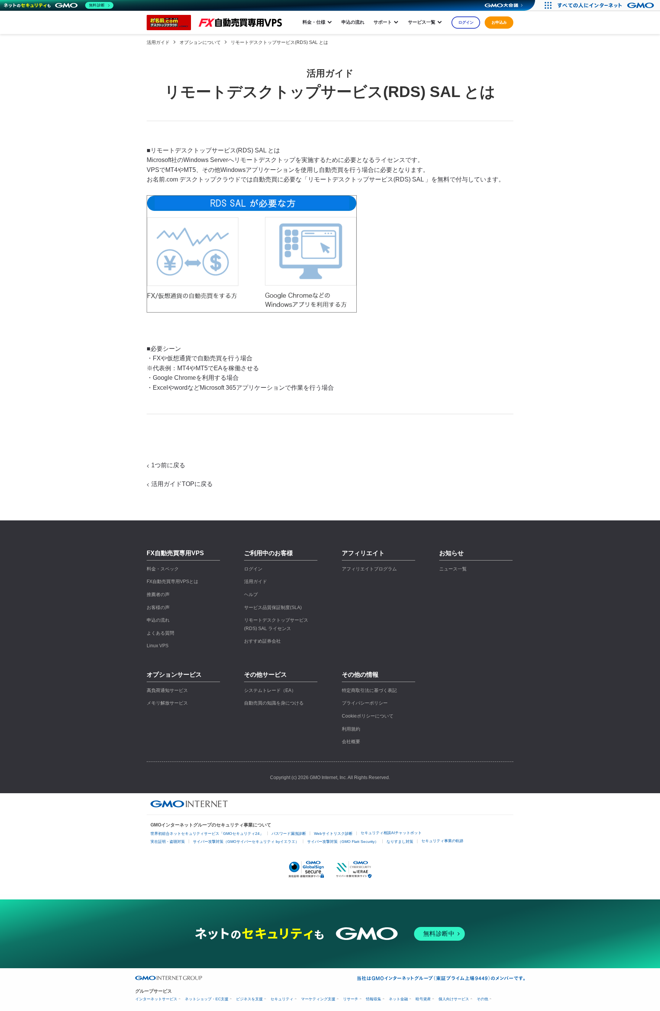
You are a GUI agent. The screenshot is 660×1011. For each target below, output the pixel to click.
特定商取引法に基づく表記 (369, 690)
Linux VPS (157, 645)
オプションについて (200, 42)
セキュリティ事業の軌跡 (442, 841)
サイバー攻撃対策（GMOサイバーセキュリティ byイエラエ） (246, 841)
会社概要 (351, 741)
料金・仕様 (313, 22)
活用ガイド (158, 42)
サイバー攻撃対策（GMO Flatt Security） (343, 841)
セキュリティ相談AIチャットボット (391, 833)
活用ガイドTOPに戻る (182, 484)
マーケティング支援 (318, 999)
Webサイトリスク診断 (333, 833)
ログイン (466, 22)
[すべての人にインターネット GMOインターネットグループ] (606, 5)
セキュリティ (281, 999)
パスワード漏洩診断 (289, 833)
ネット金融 (398, 999)
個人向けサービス (453, 999)
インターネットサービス (156, 999)
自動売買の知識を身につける (274, 703)
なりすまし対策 (400, 841)
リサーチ (350, 999)
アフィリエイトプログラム (369, 569)
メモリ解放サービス (167, 703)
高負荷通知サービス (167, 690)
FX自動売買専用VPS (175, 553)
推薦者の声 (158, 594)
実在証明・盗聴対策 (167, 841)
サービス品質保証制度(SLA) (273, 607)
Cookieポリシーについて (367, 716)
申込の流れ (352, 22)
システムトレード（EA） (270, 690)
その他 (482, 999)
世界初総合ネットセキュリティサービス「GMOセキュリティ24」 (207, 833)
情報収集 (373, 999)
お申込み (499, 22)
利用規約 (351, 729)
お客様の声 (158, 607)
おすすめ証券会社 (262, 641)
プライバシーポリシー (365, 703)
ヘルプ (251, 594)
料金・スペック (163, 569)
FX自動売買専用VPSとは (172, 581)
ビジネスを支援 (249, 999)
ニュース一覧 (453, 569)
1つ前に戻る (168, 465)
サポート (383, 22)
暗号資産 (423, 999)
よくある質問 (160, 633)
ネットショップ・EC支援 (206, 999)
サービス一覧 (421, 22)
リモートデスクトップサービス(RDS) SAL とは (279, 42)
